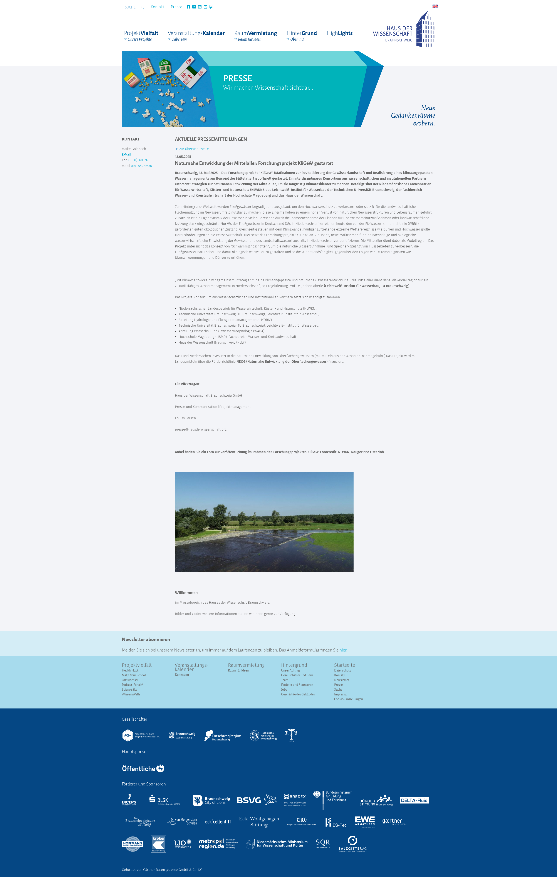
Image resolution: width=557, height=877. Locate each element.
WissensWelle (131, 694)
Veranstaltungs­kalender (192, 667)
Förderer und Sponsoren (297, 684)
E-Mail (126, 154)
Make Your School (134, 675)
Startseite (344, 665)
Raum (255, 35)
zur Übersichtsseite (193, 149)
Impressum (341, 694)
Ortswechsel (130, 680)
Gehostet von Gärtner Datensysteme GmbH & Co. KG (162, 870)
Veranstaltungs (196, 35)
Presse (176, 7)
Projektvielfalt (137, 665)
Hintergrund (294, 665)
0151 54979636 (141, 166)
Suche (338, 689)
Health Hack (130, 670)
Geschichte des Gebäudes (298, 694)
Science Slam (130, 689)
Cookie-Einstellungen (348, 699)
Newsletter (341, 680)
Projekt (141, 35)
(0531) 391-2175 (139, 160)
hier (342, 649)
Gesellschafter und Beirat (298, 675)
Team (285, 680)
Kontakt (157, 7)
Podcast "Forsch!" (133, 684)
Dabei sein (182, 674)
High (340, 32)
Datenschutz (342, 670)
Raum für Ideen (238, 670)
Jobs (284, 689)
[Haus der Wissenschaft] (404, 28)
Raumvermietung (246, 665)
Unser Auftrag (290, 670)
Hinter (302, 35)
